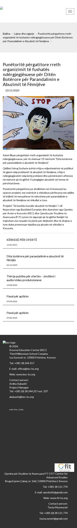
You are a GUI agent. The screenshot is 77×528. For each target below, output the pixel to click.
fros (15, 409)
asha (21, 409)
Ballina (6, 33)
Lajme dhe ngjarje (24, 33)
